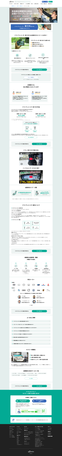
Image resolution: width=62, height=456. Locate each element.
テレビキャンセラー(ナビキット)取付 (32, 375)
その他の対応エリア (19, 444)
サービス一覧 (18, 428)
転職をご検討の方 (26, 434)
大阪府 (18, 443)
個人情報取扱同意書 (37, 440)
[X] (49, 436)
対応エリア (10, 433)
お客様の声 (10, 430)
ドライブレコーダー (19, 429)
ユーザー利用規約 (37, 428)
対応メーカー (11, 434)
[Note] (48, 436)
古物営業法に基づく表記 (38, 442)
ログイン (51, 1)
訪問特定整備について (38, 446)
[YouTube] (51, 436)
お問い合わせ (36, 3)
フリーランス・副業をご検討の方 (28, 431)
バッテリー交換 (14, 373)
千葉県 (18, 438)
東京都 (18, 436)
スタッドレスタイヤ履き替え (21, 373)
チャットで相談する (31, 77)
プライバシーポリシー (38, 436)
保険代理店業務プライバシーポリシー (40, 438)
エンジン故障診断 (24, 375)
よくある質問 (28, 3)
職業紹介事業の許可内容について (39, 445)
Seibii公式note (26, 444)
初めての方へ (11, 428)
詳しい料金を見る (39, 69)
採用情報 (49, 434)
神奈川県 (18, 440)
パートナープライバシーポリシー (39, 437)
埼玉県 (18, 439)
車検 (35, 373)
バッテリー (18, 430)
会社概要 (49, 433)
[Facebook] (50, 436)
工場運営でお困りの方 (27, 439)
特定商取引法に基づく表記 (38, 441)
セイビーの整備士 (11, 435)
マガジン (32, 3)
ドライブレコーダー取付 (30, 373)
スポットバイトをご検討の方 (28, 433)
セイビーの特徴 (11, 429)
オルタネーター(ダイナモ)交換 (42, 373)
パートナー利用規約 (37, 429)
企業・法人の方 (26, 428)
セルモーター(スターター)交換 (15, 375)
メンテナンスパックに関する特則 (39, 430)
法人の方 (42, 3)
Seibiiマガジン (26, 442)
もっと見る (31, 378)
